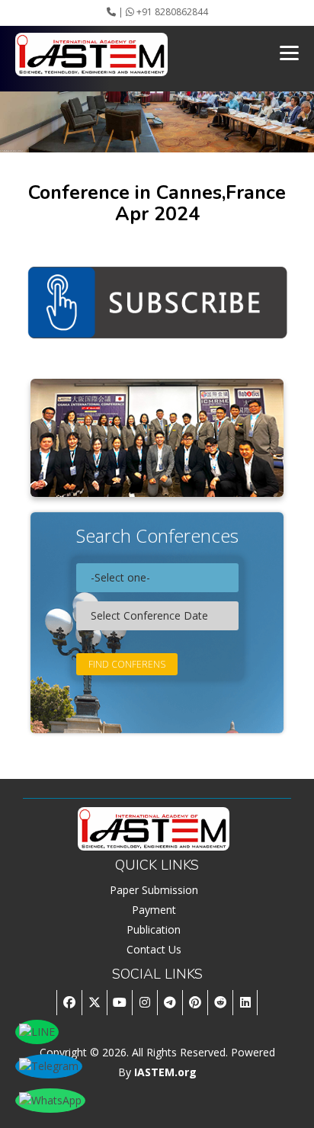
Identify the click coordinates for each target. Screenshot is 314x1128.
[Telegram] (169, 1002)
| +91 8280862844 (162, 11)
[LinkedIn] (245, 1002)
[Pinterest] (194, 1002)
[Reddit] (219, 1002)
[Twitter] (94, 1002)
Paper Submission (154, 890)
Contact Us (154, 949)
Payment (154, 909)
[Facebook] (69, 1002)
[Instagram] (144, 1002)
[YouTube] (119, 1002)
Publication (154, 929)
